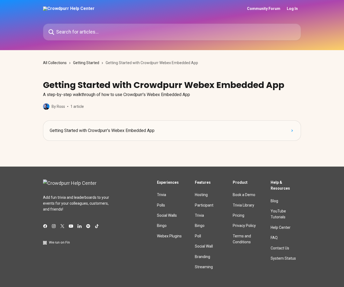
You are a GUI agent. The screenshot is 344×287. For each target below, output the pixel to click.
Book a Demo (244, 195)
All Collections (55, 63)
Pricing (238, 215)
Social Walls (167, 215)
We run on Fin (59, 242)
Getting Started (86, 63)
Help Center (281, 227)
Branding (202, 257)
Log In (292, 8)
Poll (198, 236)
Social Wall (204, 246)
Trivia (161, 195)
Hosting (201, 195)
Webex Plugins (169, 236)
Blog (274, 201)
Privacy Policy (244, 225)
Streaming (204, 267)
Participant (204, 205)
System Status (283, 258)
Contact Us (280, 248)
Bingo (162, 225)
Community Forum (263, 8)
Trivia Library (243, 205)
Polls (161, 205)
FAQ (274, 238)
